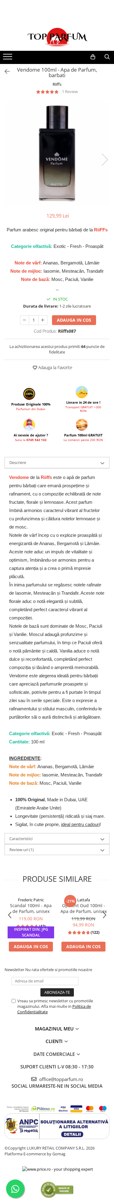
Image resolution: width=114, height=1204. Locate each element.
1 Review (70, 91)
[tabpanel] (57, 153)
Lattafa (83, 900)
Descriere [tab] (17, 462)
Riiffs (57, 84)
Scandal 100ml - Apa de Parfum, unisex (31, 908)
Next (104, 159)
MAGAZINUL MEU (55, 1029)
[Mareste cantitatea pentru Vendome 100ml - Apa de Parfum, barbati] (42, 320)
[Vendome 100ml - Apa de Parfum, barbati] (57, 153)
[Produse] (8, 58)
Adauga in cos (74, 320)
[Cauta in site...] (107, 57)
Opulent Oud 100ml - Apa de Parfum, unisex (83, 908)
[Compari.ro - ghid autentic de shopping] (57, 1189)
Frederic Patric (31, 900)
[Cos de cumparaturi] (92, 57)
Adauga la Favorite (54, 367)
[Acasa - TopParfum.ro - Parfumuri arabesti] (57, 37)
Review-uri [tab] (21, 849)
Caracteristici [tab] (21, 838)
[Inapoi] (4, 71)
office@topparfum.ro (60, 1079)
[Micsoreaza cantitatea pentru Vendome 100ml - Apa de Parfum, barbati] (24, 320)
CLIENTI (55, 1041)
